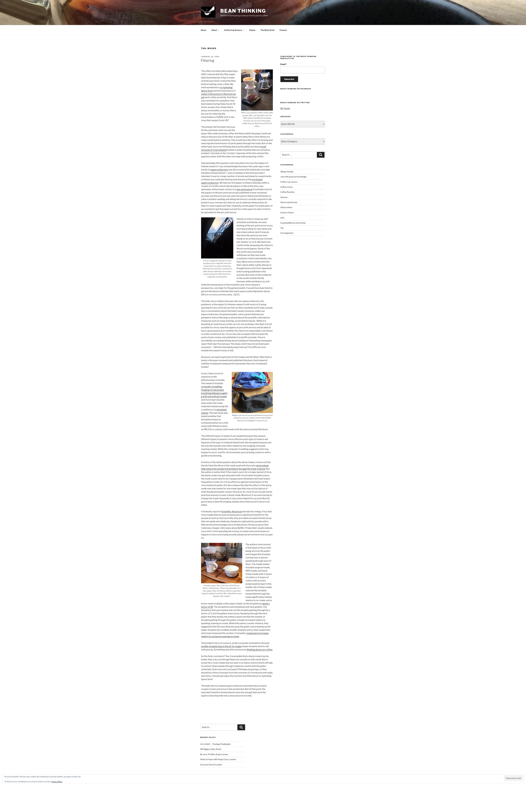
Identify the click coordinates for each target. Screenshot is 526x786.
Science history (287, 212)
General (283, 197)
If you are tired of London (211, 764)
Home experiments (288, 202)
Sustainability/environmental (292, 223)
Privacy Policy (57, 782)
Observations (286, 207)
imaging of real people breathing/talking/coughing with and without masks (214, 393)
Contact (283, 30)
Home (203, 30)
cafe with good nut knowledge (293, 176)
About (214, 30)
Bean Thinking (243, 11)
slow (282, 217)
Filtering (207, 60)
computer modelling (211, 386)
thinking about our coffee (259, 649)
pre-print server (244, 189)
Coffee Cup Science (233, 30)
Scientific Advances (232, 511)
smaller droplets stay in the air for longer (221, 646)
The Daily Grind (267, 30)
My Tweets (285, 108)
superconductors (219, 169)
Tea (282, 228)
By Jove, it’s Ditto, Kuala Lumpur (214, 754)
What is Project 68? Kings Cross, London (218, 759)
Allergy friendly (286, 171)
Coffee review (286, 187)
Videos (252, 30)
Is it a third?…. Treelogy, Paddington (215, 744)
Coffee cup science (288, 182)
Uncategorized (286, 233)
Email (283, 64)
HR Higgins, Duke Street (210, 749)
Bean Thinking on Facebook (295, 89)
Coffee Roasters (287, 192)
